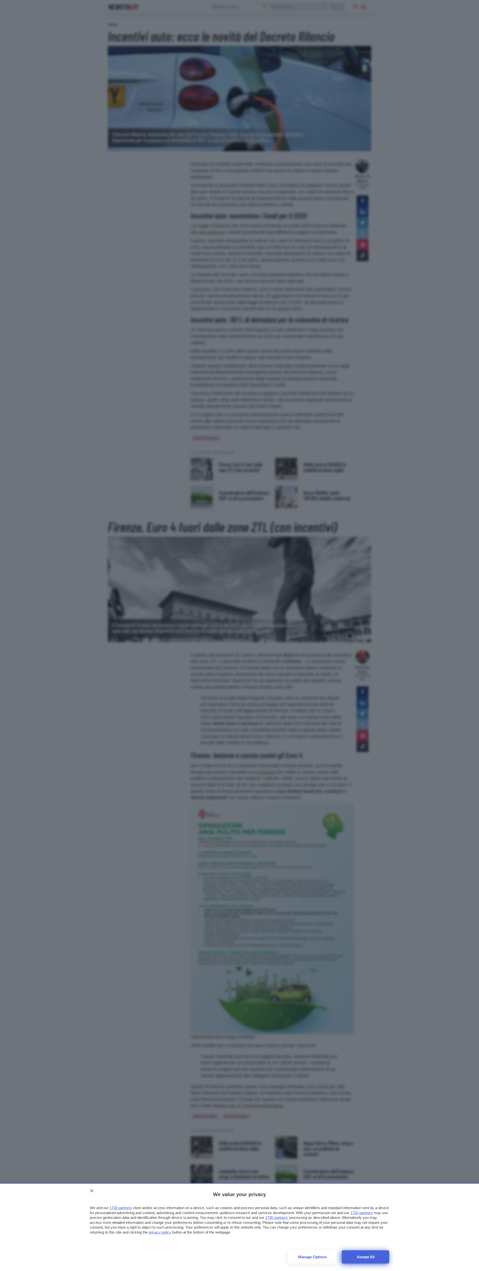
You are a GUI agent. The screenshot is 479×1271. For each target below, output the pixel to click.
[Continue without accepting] (92, 1191)
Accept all (365, 1257)
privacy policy (160, 1232)
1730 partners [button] (121, 1208)
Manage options (312, 1257)
